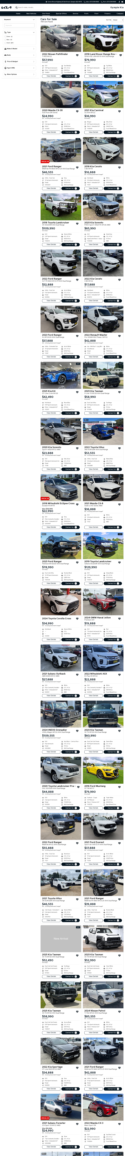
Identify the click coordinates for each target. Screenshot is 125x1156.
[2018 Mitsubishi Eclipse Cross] (61, 487)
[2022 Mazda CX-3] (103, 1107)
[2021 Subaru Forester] (61, 1107)
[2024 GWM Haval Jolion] (103, 601)
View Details (51, 76)
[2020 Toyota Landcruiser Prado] (61, 770)
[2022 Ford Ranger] (61, 262)
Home (18, 13)
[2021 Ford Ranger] (61, 150)
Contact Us (69, 76)
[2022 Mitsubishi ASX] (103, 657)
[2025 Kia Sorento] (103, 206)
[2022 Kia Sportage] (61, 1051)
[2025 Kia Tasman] (103, 375)
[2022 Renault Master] (103, 319)
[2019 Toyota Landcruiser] (103, 545)
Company (120, 13)
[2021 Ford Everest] (103, 826)
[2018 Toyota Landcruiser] (61, 206)
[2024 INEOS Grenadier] (61, 714)
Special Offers (61, 13)
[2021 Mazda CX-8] (103, 487)
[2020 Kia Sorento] (61, 431)
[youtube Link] (122, 2)
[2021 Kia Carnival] (103, 94)
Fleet (96, 13)
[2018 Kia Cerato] (103, 150)
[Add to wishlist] (77, 55)
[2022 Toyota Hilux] (103, 431)
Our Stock (46, 13)
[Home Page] (6, 7)
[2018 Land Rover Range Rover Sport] (103, 38)
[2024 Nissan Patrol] (103, 994)
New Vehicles (31, 13)
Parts (86, 13)
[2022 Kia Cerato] (103, 262)
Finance (107, 13)
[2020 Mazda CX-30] (61, 94)
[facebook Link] (119, 2)
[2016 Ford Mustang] (103, 770)
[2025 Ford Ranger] (61, 545)
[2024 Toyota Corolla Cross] (61, 601)
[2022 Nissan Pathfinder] (61, 38)
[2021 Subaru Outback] (61, 657)
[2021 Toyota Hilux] (61, 882)
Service (75, 13)
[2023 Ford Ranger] (61, 319)
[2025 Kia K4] (61, 375)
